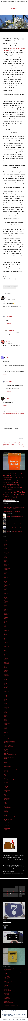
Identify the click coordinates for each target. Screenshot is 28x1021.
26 (7, 895)
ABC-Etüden (7, 476)
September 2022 (7, 600)
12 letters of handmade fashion (9, 742)
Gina (7, 357)
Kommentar (20, 438)
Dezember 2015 (6, 703)
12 (7, 891)
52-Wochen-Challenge (18, 474)
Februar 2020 (6, 641)
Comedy (5, 762)
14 (13, 891)
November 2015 (6, 704)
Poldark (5, 802)
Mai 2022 (5, 605)
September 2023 (7, 584)
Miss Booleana (6, 970)
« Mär (4, 898)
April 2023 (5, 590)
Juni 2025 (5, 556)
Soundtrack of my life (9, 498)
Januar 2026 (6, 547)
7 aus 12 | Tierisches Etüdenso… (17, 516)
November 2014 (6, 720)
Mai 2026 (5, 541)
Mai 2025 (5, 557)
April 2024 (5, 574)
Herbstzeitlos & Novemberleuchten (10, 779)
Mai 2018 (5, 665)
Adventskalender (15, 476)
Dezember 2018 (6, 659)
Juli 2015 (5, 710)
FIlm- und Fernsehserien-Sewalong (10, 769)
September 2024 (7, 568)
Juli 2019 (5, 650)
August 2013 (6, 735)
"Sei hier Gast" (6, 738)
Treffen (5, 818)
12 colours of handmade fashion (9, 741)
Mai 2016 (5, 696)
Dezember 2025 (6, 548)
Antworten (5, 309)
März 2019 (5, 655)
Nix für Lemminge (7, 798)
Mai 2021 (5, 621)
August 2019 (6, 649)
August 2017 (6, 676)
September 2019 (7, 647)
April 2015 (5, 714)
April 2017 (5, 682)
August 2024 (6, 569)
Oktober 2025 (6, 551)
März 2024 (5, 576)
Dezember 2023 (6, 580)
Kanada (22, 489)
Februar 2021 (6, 625)
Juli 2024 (5, 571)
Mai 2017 (5, 680)
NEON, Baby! (6, 797)
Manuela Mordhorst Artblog (9, 968)
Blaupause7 (14, 9)
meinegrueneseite (7, 977)
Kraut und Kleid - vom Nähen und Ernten (11, 1005)
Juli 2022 (5, 602)
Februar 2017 (6, 684)
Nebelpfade (6, 795)
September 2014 (7, 723)
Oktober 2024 (6, 567)
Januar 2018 (6, 670)
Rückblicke (5, 803)
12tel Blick (5, 744)
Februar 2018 (6, 669)
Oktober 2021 (6, 614)
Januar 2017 (6, 686)
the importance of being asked (9, 816)
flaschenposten (6, 1001)
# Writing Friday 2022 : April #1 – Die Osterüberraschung (19, 444)
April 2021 (5, 622)
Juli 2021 (5, 618)
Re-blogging (6, 804)
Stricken (5, 815)
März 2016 (5, 699)
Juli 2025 (5, 555)
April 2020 (5, 638)
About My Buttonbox (7, 998)
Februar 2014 (6, 732)
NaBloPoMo (13, 494)
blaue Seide (6, 1000)
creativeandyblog (7, 1004)
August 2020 (6, 633)
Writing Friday (12, 499)
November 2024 (6, 565)
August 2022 (6, 601)
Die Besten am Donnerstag (13, 286)
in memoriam (15, 489)
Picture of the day (7, 801)
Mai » (6, 898)
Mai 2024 (5, 573)
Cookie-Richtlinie (11, 1015)
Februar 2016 (6, 700)
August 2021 (6, 617)
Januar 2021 (6, 626)
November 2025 (6, 549)
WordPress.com (7, 831)
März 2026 (5, 544)
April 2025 (5, 559)
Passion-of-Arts (7, 980)
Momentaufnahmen (7, 791)
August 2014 (6, 724)
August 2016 (6, 692)
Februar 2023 (6, 593)
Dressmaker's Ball (7, 767)
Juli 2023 (5, 586)
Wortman (8, 298)
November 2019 (6, 645)
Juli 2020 (5, 634)
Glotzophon (9, 489)
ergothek (5, 988)
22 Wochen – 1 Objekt (7, 745)
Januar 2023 (6, 594)
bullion (8, 342)
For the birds (6, 770)
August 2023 (6, 585)
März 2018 (5, 667)
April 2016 (5, 698)
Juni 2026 (5, 540)
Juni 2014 (5, 727)
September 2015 (6, 707)
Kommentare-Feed (7, 829)
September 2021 (6, 616)
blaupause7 (9, 316)
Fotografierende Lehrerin (8, 1002)
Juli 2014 (5, 726)
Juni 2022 (5, 604)
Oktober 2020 (6, 630)
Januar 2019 (6, 658)
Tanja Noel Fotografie (7, 990)
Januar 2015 (6, 718)
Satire (5, 809)
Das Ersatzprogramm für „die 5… (17, 520)
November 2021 (6, 613)
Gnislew (8, 398)
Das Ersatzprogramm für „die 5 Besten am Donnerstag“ (14, 507)
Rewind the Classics (7, 807)
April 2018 (5, 666)
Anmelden (5, 827)
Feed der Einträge (7, 828)
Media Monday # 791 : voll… (16, 523)
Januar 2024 (6, 578)
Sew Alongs (16, 496)
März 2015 (5, 715)
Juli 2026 (5, 539)
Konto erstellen (6, 825)
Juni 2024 (5, 572)
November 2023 (6, 581)
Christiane (9, 516)
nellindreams (6, 986)
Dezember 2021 (6, 612)
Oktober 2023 (6, 582)
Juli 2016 (5, 694)
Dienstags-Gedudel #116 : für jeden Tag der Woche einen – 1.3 (8, 444)
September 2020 (7, 631)
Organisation (6, 799)
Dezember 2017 (6, 671)
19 (7, 893)
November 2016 (6, 688)
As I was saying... (7, 994)
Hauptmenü (14, 30)
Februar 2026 (6, 545)
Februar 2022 (6, 609)
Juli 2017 (5, 678)
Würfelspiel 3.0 (6, 820)
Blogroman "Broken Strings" (17, 477)
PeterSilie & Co (6, 997)
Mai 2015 (5, 712)
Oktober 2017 (6, 674)
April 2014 (5, 729)
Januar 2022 (6, 610)
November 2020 (6, 629)
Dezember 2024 (6, 564)
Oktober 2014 (6, 722)
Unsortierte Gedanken (8, 819)
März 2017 (5, 683)
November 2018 (6, 661)
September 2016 (7, 691)
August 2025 (6, 553)
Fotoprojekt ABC (20, 487)
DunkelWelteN (6, 982)
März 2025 (5, 560)
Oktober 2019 (6, 646)
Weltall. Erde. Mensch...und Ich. (9, 992)
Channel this (6, 760)
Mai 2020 (5, 637)
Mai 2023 (5, 589)
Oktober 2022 (6, 598)
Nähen (18, 495)
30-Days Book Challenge (8, 474)
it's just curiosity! (7, 989)
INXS (19, 490)
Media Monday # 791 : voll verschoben (10, 510)
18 (4, 893)
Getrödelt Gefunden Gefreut (9, 777)
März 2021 (5, 624)
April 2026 (5, 543)
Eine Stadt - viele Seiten (8, 981)
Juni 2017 (5, 679)
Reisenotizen (9, 496)
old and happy (6, 976)
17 (23, 891)
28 (13, 895)
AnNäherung (6, 753)
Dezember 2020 (6, 627)
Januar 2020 (6, 642)
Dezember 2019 (6, 643)
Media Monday (17, 492)
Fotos (4, 489)
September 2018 (7, 663)
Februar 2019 (6, 657)
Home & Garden (7, 781)
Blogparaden (7, 478)
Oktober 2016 (6, 690)
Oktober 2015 (6, 706)
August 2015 (6, 708)
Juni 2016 (5, 695)
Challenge (7, 480)
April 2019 (5, 654)
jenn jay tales (6, 996)
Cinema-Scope (14, 480)
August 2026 (6, 537)
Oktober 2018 (6, 662)
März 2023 (5, 592)
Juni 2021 (5, 620)
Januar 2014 (6, 733)
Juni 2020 (5, 635)
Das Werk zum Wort (7, 763)
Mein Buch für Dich (7, 789)
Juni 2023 (5, 588)
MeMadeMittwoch (6, 494)
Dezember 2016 (6, 687)
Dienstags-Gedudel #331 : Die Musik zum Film (12, 511)
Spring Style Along (7, 814)
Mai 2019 (5, 653)
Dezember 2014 (6, 719)
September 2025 (7, 552)
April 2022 (5, 606)
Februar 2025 (6, 561)
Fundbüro (5, 775)
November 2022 (6, 597)
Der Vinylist (6, 985)
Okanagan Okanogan (7, 974)
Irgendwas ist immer (7, 969)
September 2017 (6, 675)
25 (4, 895)
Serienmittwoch (6, 810)
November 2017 (6, 673)
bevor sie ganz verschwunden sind (10, 754)
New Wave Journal (7, 978)
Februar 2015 (6, 716)
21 (13, 893)
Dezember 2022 (6, 596)
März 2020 (6, 639)
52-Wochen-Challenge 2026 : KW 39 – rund (11, 508)
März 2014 (5, 731)
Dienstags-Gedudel (11, 486)
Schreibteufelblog (7, 993)
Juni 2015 (5, 711)
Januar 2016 (6, 702)
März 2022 (5, 608)
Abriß (5, 750)
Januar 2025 (6, 563)
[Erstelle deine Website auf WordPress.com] (14, 1)
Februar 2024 (6, 577)
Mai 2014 (5, 728)
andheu (5, 984)
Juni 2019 (5, 651)
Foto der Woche (13, 487)
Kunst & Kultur (6, 492)
